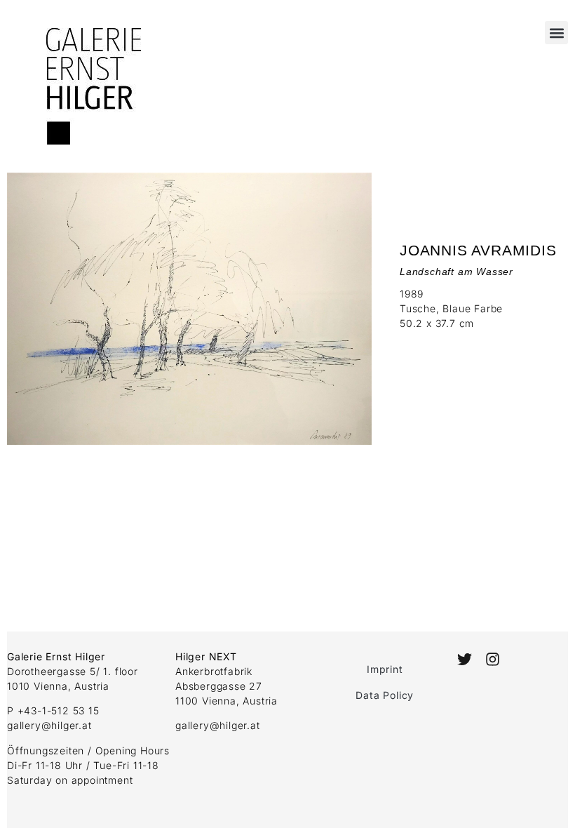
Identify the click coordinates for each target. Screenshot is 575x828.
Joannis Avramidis (478, 250)
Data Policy (385, 695)
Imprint (385, 669)
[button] (556, 32)
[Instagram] (492, 659)
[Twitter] (464, 659)
